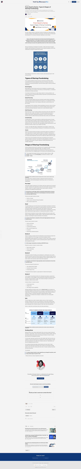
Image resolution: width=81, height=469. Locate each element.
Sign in (78, 1)
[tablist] (28, 416)
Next (53, 409)
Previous (28, 409)
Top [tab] (26, 426)
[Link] (24, 78)
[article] (40, 431)
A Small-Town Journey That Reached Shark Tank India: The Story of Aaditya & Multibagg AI (36, 436)
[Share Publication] (70, 2)
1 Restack (31, 403)
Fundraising (27, 5)
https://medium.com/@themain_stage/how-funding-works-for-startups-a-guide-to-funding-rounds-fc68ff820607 (39, 177)
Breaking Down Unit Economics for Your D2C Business (35, 428)
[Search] (69, 2)
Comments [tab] (27, 415)
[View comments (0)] (29, 17)
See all (27, 450)
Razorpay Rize (31, 431)
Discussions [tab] (31, 426)
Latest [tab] (28, 426)
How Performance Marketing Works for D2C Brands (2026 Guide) (36, 443)
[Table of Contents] (1, 234)
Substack (36, 467)
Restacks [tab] (30, 415)
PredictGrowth (46, 375)
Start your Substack (38, 465)
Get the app (44, 465)
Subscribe (74, 1)
